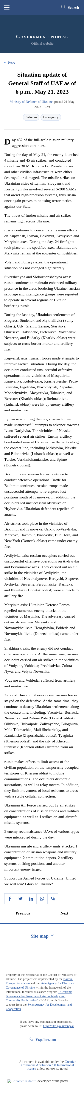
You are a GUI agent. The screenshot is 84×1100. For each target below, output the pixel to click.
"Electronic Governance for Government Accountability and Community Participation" (39, 996)
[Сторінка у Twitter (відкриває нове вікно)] (31, 1049)
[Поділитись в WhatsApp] (42, 899)
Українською (46, 1040)
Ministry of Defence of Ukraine (31, 102)
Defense (31, 117)
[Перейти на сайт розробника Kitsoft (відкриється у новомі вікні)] (21, 1081)
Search (73, 7)
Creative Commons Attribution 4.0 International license (48, 1065)
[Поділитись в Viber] (53, 899)
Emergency (51, 117)
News (11, 62)
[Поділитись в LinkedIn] (31, 899)
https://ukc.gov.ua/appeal (58, 1026)
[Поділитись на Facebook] (10, 899)
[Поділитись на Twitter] (20, 899)
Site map (39, 936)
